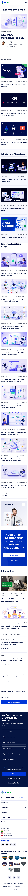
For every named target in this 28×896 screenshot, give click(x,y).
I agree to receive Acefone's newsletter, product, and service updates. (14, 768)
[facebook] (9, 877)
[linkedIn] (14, 877)
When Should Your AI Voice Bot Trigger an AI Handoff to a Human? (13, 486)
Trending (3, 139)
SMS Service (4, 403)
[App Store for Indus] (14, 844)
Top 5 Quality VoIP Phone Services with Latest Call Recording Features (14, 627)
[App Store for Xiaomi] (11, 844)
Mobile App (5, 841)
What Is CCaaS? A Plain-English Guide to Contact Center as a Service (13, 433)
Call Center (4, 455)
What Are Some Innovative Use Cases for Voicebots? (13, 85)
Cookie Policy (16, 886)
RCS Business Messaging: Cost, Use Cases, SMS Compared (12, 407)
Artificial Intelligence (7, 205)
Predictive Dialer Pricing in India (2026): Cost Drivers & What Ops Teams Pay (13, 380)
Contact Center (6, 110)
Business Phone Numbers (8, 429)
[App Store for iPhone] (2, 844)
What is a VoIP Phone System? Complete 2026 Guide (12, 600)
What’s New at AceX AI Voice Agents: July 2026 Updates (13, 180)
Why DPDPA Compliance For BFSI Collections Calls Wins (13, 36)
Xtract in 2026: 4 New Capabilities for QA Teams (13, 209)
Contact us (19, 797)
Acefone (10, 883)
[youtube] (18, 877)
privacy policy (11, 783)
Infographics (12, 594)
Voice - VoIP (3, 594)
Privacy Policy (7, 886)
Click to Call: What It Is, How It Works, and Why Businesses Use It (13, 274)
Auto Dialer (4, 376)
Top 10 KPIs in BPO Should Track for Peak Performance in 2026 (13, 114)
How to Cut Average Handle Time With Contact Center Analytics (12, 354)
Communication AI (6, 31)
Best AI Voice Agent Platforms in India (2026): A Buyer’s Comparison (12, 301)
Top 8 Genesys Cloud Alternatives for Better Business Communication (12, 460)
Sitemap (15, 889)
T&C (18, 783)
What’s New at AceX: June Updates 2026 (13, 238)
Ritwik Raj (9, 42)
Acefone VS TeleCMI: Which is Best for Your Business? (14, 143)
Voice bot (4, 176)
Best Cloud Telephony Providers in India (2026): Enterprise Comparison (13, 327)
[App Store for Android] (7, 844)
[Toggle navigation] (25, 2)
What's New (4, 234)
